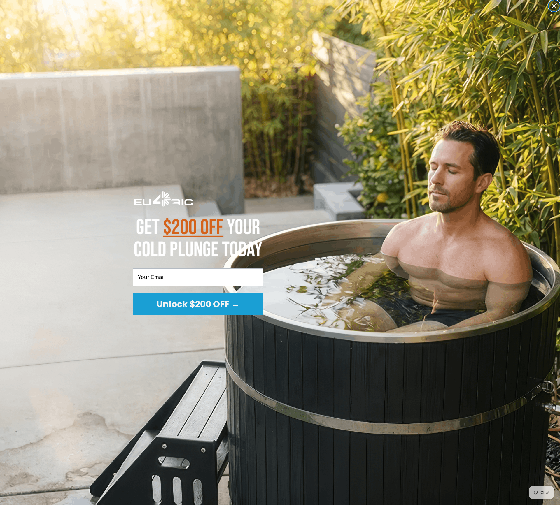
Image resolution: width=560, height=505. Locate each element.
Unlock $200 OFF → (198, 304)
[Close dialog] (554, 6)
